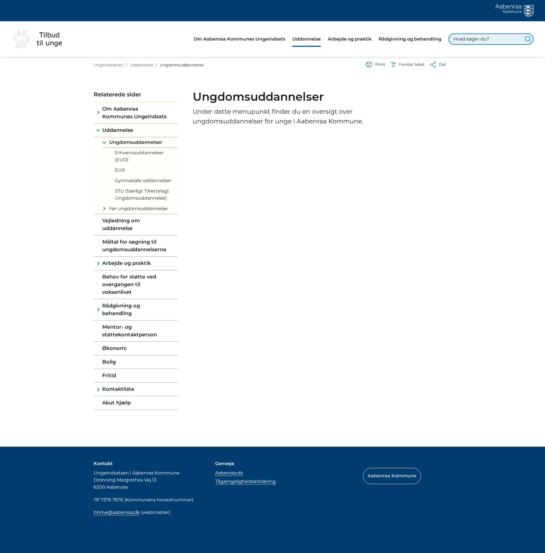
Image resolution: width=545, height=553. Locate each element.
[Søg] (528, 39)
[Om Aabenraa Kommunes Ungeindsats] (98, 112)
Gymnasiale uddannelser (143, 180)
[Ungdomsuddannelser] (104, 142)
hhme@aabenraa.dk (117, 512)
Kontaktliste (118, 389)
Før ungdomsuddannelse (138, 208)
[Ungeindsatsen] (40, 39)
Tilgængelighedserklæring (245, 481)
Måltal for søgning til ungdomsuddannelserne (134, 246)
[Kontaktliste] (98, 389)
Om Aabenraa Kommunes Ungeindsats (134, 113)
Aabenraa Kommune (392, 475)
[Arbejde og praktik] (98, 263)
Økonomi (114, 348)
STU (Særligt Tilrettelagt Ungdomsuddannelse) (142, 194)
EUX (120, 170)
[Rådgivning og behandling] (98, 309)
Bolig (109, 362)
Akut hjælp (116, 403)
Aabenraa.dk (229, 473)
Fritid (109, 375)
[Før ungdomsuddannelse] (104, 209)
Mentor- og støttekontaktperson (129, 331)
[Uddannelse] (98, 130)
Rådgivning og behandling (121, 309)
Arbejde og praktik (126, 263)
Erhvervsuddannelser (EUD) (139, 156)
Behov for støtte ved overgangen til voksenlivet (129, 284)
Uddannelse (117, 130)
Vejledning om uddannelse (121, 224)
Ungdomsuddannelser (135, 142)
